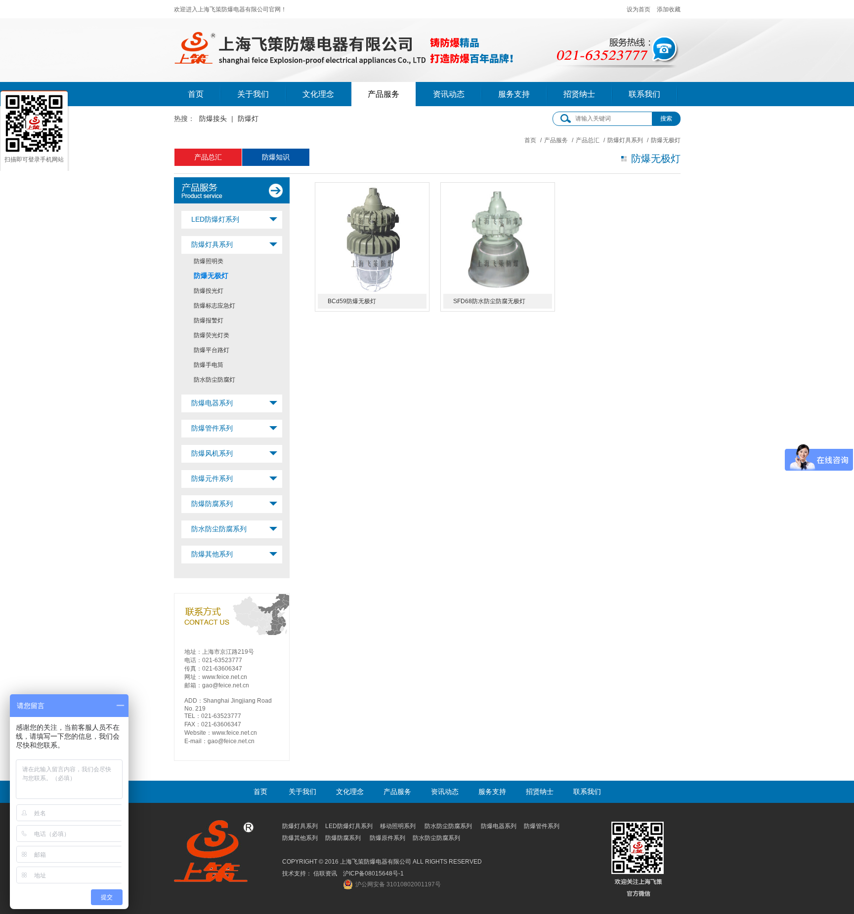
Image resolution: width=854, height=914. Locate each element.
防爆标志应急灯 (214, 305)
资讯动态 (449, 94)
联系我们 (644, 94)
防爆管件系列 (212, 428)
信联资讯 (325, 873)
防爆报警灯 (208, 320)
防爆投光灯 (208, 290)
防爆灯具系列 (625, 140)
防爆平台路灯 (211, 350)
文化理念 (318, 94)
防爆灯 (248, 118)
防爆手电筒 (208, 364)
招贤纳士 (579, 94)
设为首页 (638, 9)
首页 (196, 94)
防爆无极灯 (211, 275)
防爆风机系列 (212, 453)
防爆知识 (276, 157)
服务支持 (514, 94)
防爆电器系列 (212, 403)
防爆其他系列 (212, 554)
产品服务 (383, 94)
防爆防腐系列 (212, 504)
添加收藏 (669, 9)
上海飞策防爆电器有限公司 (345, 44)
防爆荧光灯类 (211, 335)
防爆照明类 (208, 261)
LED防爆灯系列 (215, 219)
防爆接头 (213, 118)
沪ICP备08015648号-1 (373, 873)
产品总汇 (587, 140)
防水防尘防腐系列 (219, 529)
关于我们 (253, 94)
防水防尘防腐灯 (214, 379)
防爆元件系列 (212, 478)
